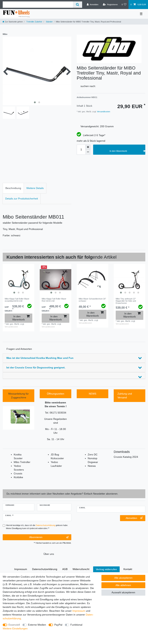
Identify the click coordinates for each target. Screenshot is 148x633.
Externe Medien (37, 624)
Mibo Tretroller (22, 462)
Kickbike (18, 477)
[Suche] (77, 4)
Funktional (76, 624)
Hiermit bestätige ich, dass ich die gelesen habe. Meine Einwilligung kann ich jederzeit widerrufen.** (37, 526)
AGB (65, 569)
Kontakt (127, 569)
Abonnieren (35, 537)
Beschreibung (13, 188)
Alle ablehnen (123, 585)
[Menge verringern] (87, 152)
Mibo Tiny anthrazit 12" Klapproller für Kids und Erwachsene (126, 301)
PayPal (58, 624)
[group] (18, 279)
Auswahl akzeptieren (123, 592)
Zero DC (92, 454)
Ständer (49, 22)
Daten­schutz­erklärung (44, 569)
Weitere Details (35, 188)
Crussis (18, 473)
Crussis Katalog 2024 (126, 456)
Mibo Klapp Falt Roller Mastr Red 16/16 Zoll (54, 300)
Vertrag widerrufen (106, 569)
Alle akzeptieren (123, 577)
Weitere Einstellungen (15, 628)
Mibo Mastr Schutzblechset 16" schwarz (92, 300)
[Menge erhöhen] (87, 147)
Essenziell (14, 624)
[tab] (13, 188)
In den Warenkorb (118, 151)
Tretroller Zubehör (34, 22)
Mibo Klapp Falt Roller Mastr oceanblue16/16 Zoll (17, 300)
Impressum (78, 610)
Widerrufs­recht (81, 569)
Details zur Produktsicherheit (21, 198)
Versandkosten (103, 111)
